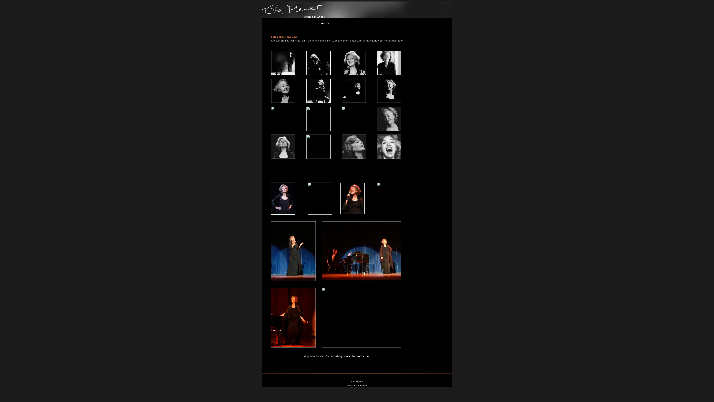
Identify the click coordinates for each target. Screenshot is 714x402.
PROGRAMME (391, 23)
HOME (270, 23)
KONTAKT (441, 23)
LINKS (423, 23)
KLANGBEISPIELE (364, 23)
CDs (410, 23)
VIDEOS (341, 23)
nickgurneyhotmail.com (352, 356)
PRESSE (309, 23)
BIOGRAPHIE (289, 23)
